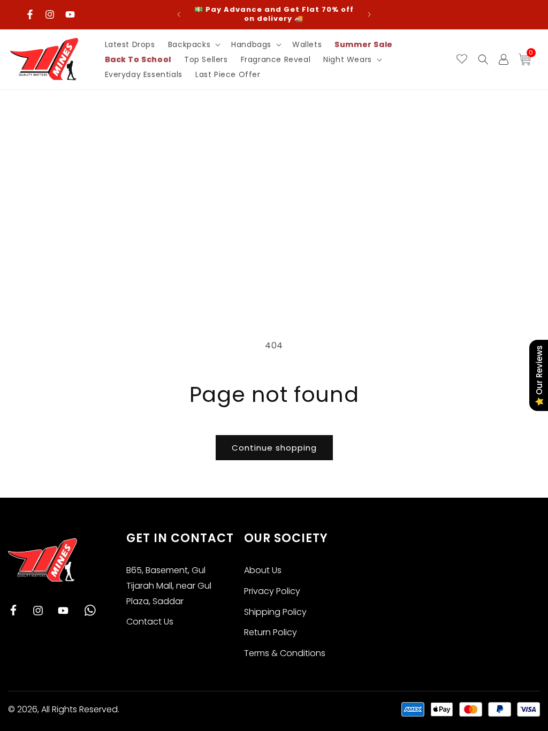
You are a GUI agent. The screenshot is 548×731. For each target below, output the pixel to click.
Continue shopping (274, 447)
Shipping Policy (275, 612)
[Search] (483, 59)
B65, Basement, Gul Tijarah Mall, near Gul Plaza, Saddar (168, 585)
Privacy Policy (272, 591)
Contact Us (149, 621)
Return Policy (270, 632)
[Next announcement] (369, 14)
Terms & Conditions (284, 653)
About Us (262, 570)
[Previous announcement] (179, 14)
